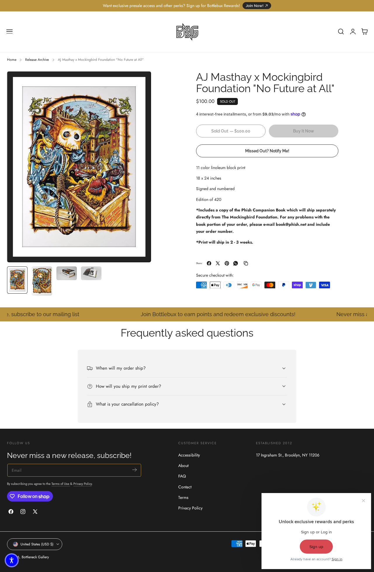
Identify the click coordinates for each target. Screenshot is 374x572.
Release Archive (37, 59)
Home (11, 59)
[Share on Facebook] (209, 263)
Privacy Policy (82, 483)
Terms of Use (60, 483)
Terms (183, 497)
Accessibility (189, 455)
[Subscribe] (134, 470)
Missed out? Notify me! (267, 150)
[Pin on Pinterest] (227, 263)
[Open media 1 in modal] (141, 81)
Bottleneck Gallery (35, 557)
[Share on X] (218, 263)
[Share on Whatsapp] (235, 263)
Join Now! (255, 6)
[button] (9, 31)
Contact (184, 487)
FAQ (182, 476)
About (183, 465)
